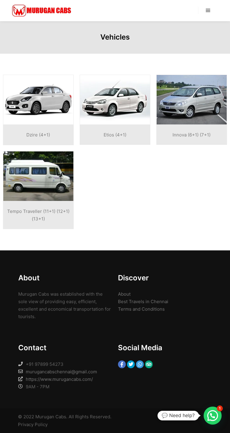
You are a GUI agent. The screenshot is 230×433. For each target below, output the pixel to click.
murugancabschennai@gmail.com (61, 372)
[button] (213, 416)
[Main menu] (208, 10)
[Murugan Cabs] (42, 10)
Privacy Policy (33, 424)
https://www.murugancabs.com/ (59, 379)
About (124, 294)
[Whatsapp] (140, 364)
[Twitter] (131, 364)
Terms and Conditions (141, 309)
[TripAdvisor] (149, 364)
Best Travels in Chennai (143, 301)
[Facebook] (122, 364)
